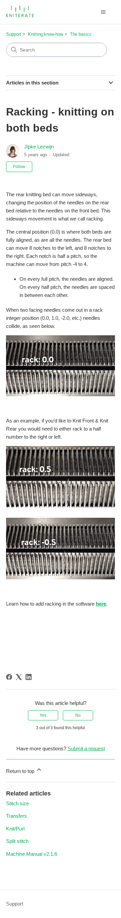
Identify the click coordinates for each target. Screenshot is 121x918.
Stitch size (17, 803)
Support (13, 34)
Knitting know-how (45, 34)
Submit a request (86, 748)
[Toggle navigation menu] (103, 12)
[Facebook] (9, 677)
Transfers (16, 816)
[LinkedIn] (29, 677)
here (101, 604)
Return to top (21, 771)
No (78, 715)
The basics (80, 34)
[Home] (20, 12)
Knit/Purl (15, 828)
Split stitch (17, 841)
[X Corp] (19, 677)
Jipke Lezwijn (39, 146)
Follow (19, 166)
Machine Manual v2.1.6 (31, 854)
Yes (43, 715)
